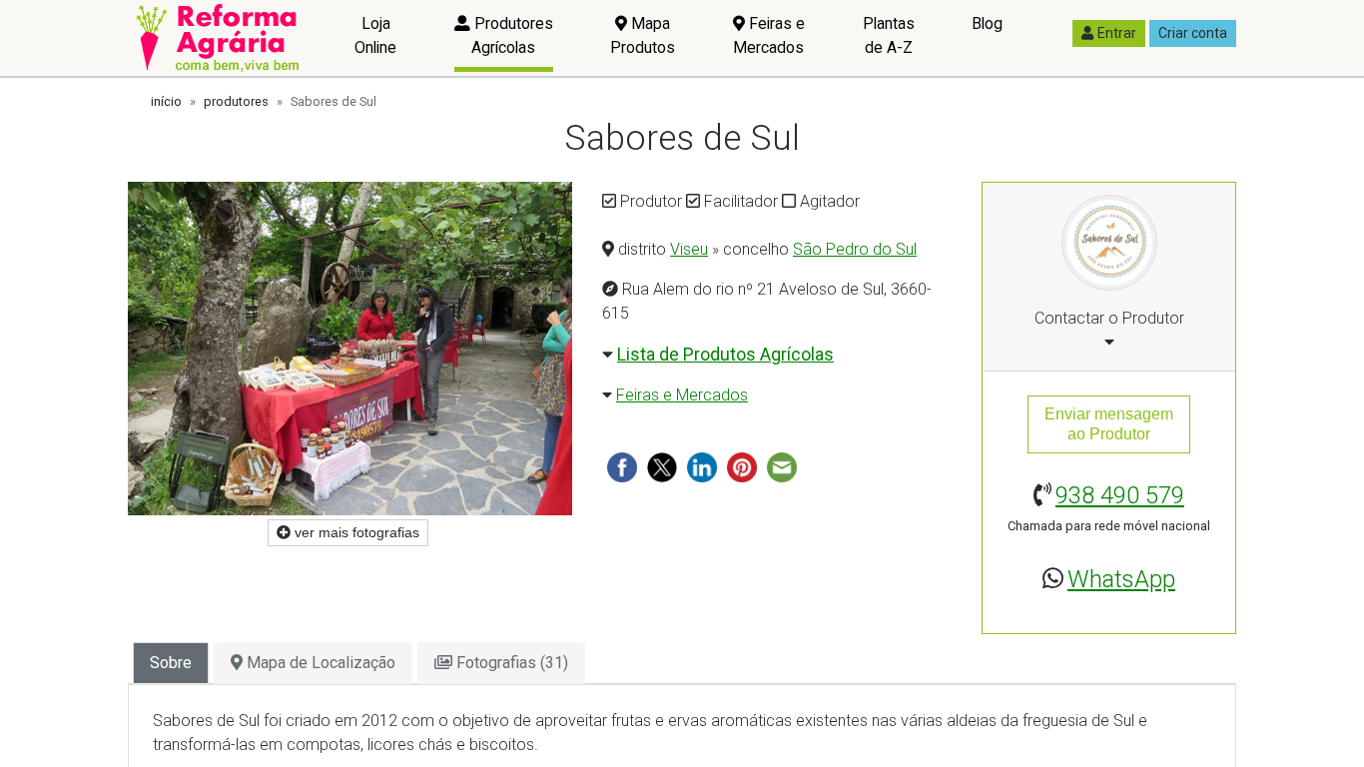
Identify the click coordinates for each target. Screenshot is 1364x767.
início (166, 101)
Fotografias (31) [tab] (510, 662)
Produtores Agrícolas (511, 35)
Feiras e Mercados (769, 35)
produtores (236, 101)
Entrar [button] (1116, 33)
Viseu (689, 249)
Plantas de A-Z (889, 35)
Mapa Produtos (642, 35)
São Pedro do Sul (855, 249)
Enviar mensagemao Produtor (1108, 423)
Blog (987, 23)
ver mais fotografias (355, 532)
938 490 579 (1119, 495)
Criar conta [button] (1192, 33)
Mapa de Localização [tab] (319, 662)
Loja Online (375, 35)
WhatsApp (1121, 579)
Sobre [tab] (171, 662)
